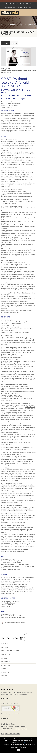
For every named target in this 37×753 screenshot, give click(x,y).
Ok (18, 750)
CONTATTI (4, 676)
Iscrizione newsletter (10, 7)
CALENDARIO (5, 647)
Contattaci (19, 7)
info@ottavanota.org (8, 724)
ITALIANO (5, 43)
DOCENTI (3, 669)
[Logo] (12, 13)
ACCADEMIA (4, 644)
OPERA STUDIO (5, 665)
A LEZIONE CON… (5, 661)
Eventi (25, 7)
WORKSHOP (4, 658)
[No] (35, 745)
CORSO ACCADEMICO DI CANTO (10, 651)
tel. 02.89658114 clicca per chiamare (13, 726)
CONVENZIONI (5, 672)
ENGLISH (14, 43)
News (30, 7)
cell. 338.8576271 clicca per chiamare (14, 729)
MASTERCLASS (5, 654)
